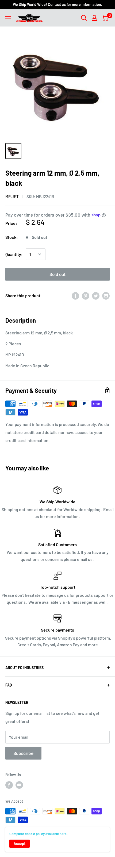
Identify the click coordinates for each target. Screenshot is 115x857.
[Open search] (84, 18)
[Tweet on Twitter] (95, 295)
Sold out (57, 274)
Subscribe (23, 753)
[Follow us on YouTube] (19, 785)
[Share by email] (106, 295)
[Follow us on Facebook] (9, 785)
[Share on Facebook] (75, 295)
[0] (105, 18)
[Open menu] (8, 18)
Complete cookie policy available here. (38, 834)
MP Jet (12, 196)
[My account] (94, 18)
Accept (19, 843)
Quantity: (14, 254)
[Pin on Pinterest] (85, 295)
